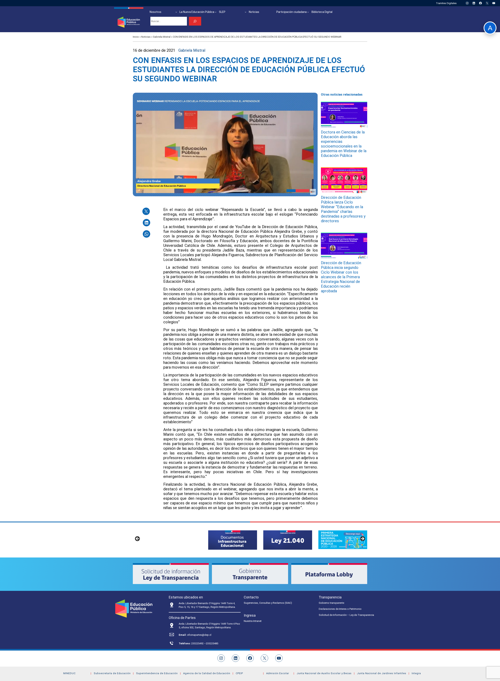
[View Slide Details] (232, 540)
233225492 (197, 643)
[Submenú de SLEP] (245, 12)
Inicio (136, 36)
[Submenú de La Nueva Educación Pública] (215, 12)
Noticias (146, 36)
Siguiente (362, 539)
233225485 (212, 643)
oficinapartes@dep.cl (199, 634)
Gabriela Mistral (162, 36)
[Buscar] (195, 21)
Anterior (138, 539)
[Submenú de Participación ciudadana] (308, 12)
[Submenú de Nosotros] (176, 12)
